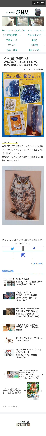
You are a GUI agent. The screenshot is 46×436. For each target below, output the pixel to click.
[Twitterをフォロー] (12, 248)
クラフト (26, 232)
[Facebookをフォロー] (33, 248)
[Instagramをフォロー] (23, 255)
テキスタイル (37, 232)
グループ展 (15, 232)
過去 (6, 232)
